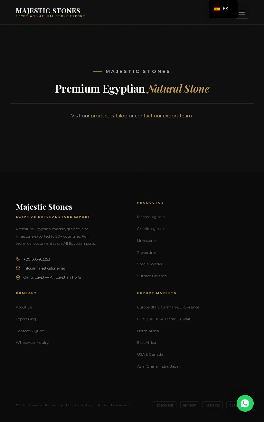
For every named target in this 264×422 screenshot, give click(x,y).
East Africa (146, 342)
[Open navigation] (241, 12)
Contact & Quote (30, 331)
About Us (24, 307)
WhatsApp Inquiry (32, 342)
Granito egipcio (150, 228)
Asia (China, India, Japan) (160, 366)
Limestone (146, 240)
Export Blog (26, 319)
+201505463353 (37, 259)
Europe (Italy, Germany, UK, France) (169, 307)
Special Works (149, 264)
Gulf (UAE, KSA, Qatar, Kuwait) (164, 319)
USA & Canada (150, 354)
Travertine (146, 252)
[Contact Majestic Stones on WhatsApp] (245, 403)
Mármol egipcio (151, 217)
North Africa (148, 331)
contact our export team (163, 116)
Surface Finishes (151, 276)
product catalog (109, 116)
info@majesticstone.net (44, 268)
